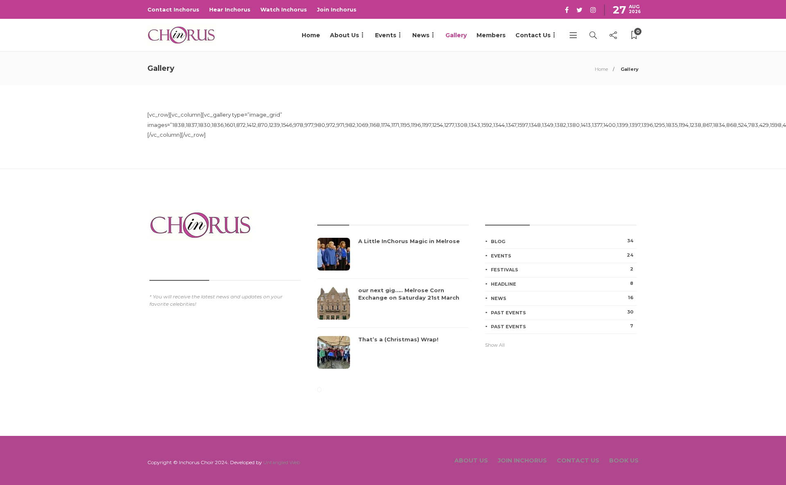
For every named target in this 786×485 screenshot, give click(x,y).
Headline (562, 283)
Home (311, 35)
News (420, 35)
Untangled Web (281, 462)
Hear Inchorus (230, 9)
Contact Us (533, 35)
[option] (393, 307)
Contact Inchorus (173, 9)
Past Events (562, 312)
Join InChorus (522, 460)
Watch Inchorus (283, 9)
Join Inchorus (337, 9)
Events (385, 35)
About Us (344, 35)
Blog (562, 241)
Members (491, 35)
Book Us (624, 460)
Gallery (456, 35)
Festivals (562, 269)
